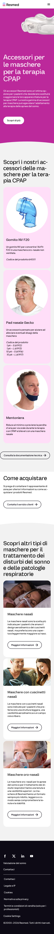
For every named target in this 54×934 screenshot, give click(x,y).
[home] (11, 4)
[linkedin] (22, 855)
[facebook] (5, 855)
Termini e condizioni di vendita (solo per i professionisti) (25, 907)
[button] (13, 120)
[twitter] (14, 855)
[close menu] (48, 4)
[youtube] (31, 855)
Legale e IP (9, 885)
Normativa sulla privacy (16, 899)
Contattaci (9, 878)
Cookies (8, 892)
